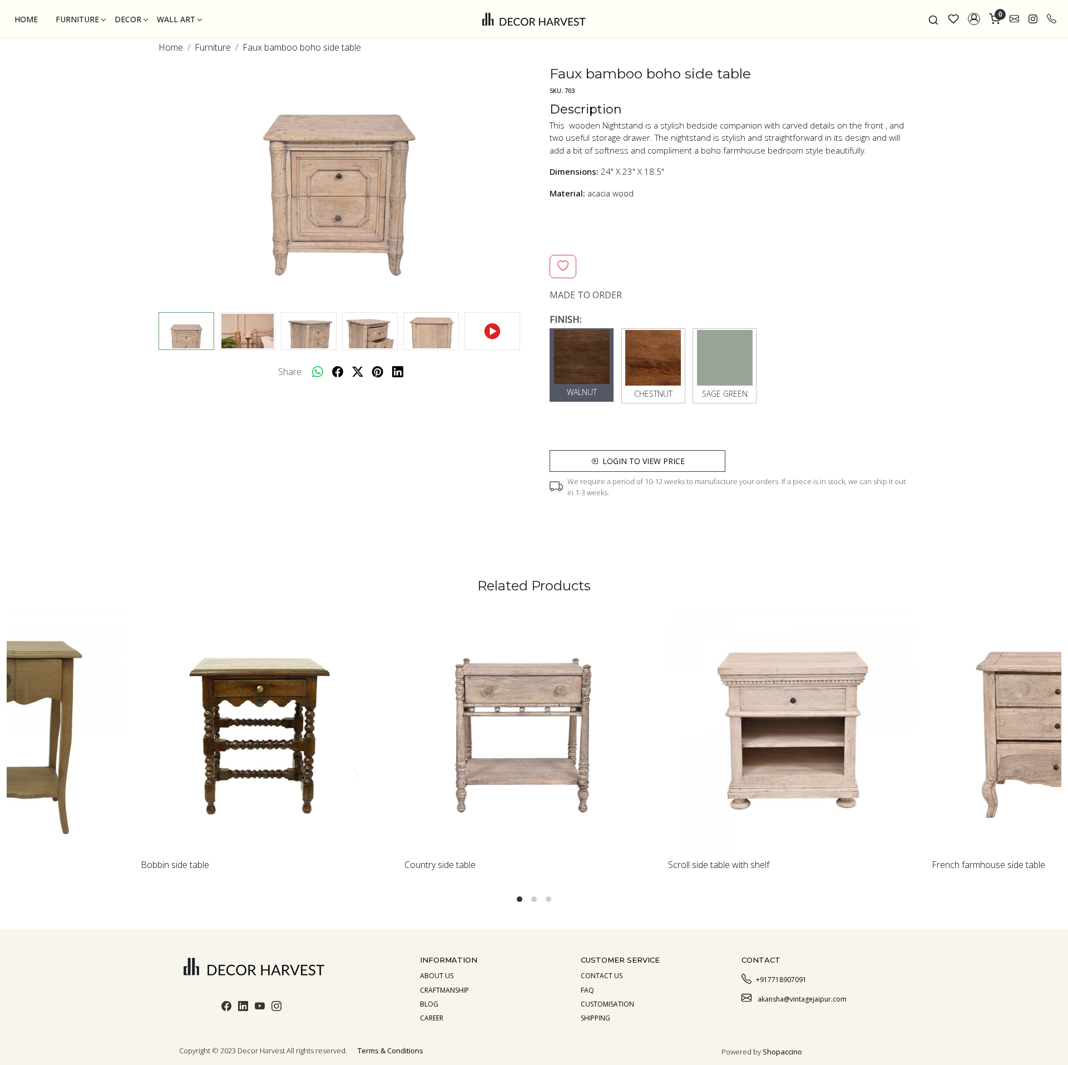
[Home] (534, 19)
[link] (933, 19)
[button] (974, 19)
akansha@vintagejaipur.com (801, 999)
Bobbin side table (73, 865)
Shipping (595, 1018)
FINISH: (566, 319)
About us (436, 975)
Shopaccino (782, 1052)
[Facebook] (226, 1007)
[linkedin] (398, 371)
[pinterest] (378, 371)
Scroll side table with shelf (617, 865)
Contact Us (601, 975)
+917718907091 (781, 979)
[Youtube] (260, 1007)
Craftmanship (444, 990)
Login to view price (643, 461)
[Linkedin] (243, 1007)
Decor (128, 19)
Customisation (607, 1004)
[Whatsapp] (318, 371)
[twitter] (358, 371)
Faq (587, 990)
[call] (1051, 19)
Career (431, 1018)
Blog (429, 1004)
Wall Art (176, 19)
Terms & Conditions (390, 1051)
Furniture (77, 19)
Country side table (338, 865)
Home (26, 19)
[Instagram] (276, 1007)
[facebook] (338, 371)
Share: (290, 372)
